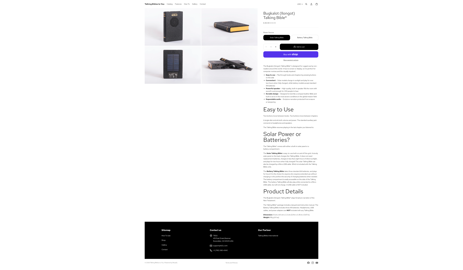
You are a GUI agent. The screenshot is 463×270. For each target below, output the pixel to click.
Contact (165, 249)
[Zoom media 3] (173, 65)
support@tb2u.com (220, 246)
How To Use (166, 236)
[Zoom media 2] (229, 27)
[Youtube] (316, 262)
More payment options (290, 60)
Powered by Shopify (170, 263)
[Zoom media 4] (229, 65)
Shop (164, 240)
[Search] (306, 4)
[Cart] (316, 4)
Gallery (164, 245)
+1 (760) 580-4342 (220, 250)
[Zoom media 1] (173, 27)
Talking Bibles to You (157, 263)
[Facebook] (308, 262)
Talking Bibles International (268, 236)
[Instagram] (312, 262)
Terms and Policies (232, 263)
